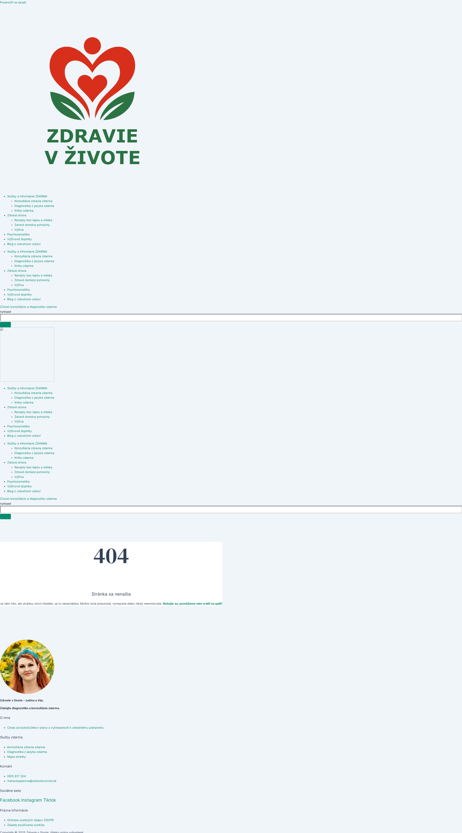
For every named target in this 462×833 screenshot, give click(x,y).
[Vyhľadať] (5, 324)
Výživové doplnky (19, 239)
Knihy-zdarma (23, 210)
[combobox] (231, 317)
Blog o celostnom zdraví (24, 244)
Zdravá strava (16, 215)
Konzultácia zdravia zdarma (33, 201)
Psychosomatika (18, 234)
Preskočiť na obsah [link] (13, 2)
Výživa (19, 229)
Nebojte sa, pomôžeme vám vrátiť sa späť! (192, 603)
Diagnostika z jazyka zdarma (34, 206)
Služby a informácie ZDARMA (27, 196)
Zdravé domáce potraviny (32, 225)
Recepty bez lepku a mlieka (33, 220)
